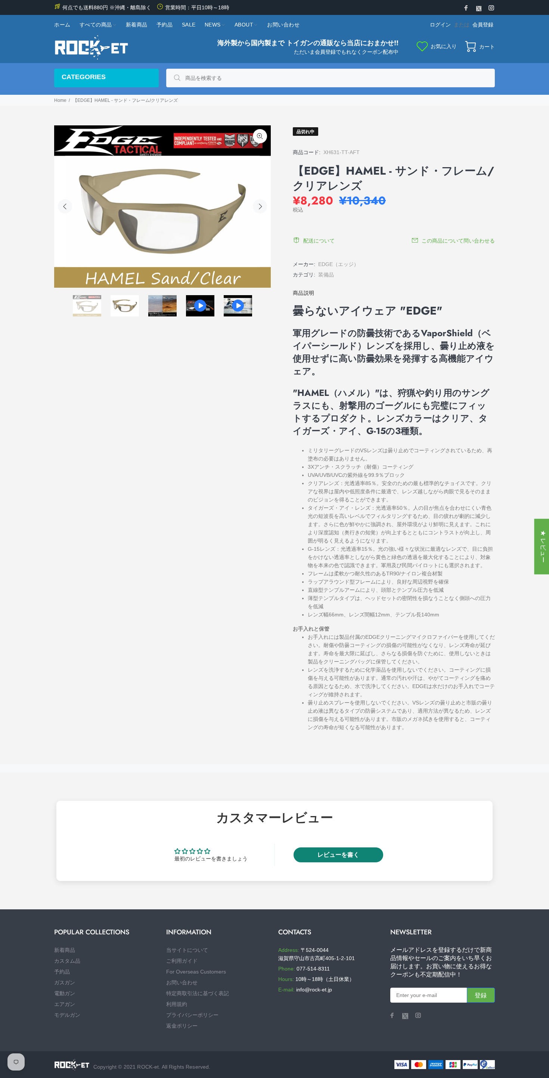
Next (260, 206)
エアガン (64, 1004)
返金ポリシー (182, 1026)
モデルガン (67, 1015)
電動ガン (64, 993)
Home (60, 100)
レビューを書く (338, 855)
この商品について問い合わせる (458, 241)
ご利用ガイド (182, 961)
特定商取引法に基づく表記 (197, 993)
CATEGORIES (84, 77)
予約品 (62, 972)
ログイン (440, 25)
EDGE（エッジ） (338, 264)
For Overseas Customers (196, 972)
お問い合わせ (182, 982)
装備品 (326, 275)
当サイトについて (187, 950)
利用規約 (176, 1004)
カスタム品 (67, 961)
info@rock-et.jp (314, 990)
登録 (481, 995)
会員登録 (482, 25)
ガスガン (64, 982)
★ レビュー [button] (543, 546)
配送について (319, 241)
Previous (65, 206)
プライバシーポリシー (192, 1015)
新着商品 (64, 950)
